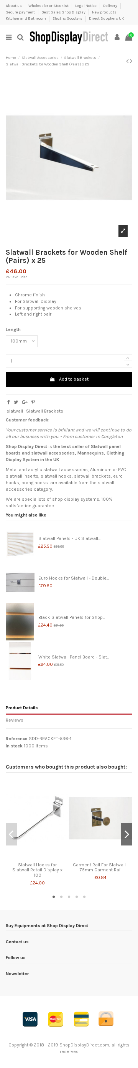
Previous (11, 834)
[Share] (8, 402)
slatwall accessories (53, 453)
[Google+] (25, 402)
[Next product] (131, 61)
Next (126, 834)
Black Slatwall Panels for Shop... (71, 617)
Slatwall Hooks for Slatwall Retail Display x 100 (37, 869)
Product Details (22, 707)
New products (104, 12)
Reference (17, 738)
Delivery (110, 5)
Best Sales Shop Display (63, 12)
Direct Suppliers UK (106, 18)
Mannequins (90, 453)
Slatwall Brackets (44, 411)
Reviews (14, 720)
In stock (14, 746)
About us (14, 5)
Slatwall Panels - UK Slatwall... (69, 538)
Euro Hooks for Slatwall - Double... (73, 578)
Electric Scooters (68, 18)
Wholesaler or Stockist (48, 5)
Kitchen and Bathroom (26, 18)
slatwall (15, 411)
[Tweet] (16, 402)
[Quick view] (37, 857)
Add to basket (74, 379)
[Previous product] (128, 61)
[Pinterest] (33, 402)
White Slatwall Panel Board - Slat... (73, 657)
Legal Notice (86, 5)
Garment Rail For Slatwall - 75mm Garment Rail (100, 867)
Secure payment (21, 12)
